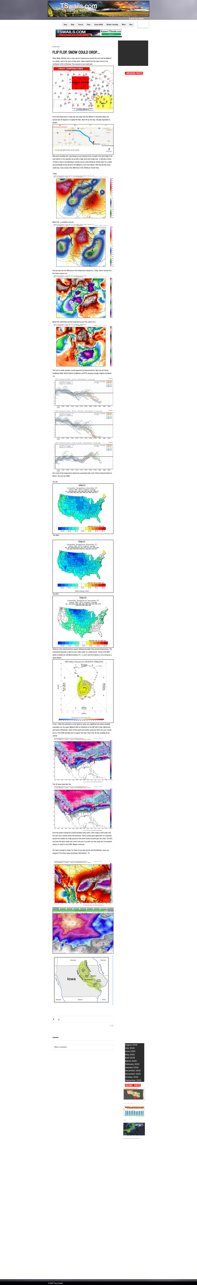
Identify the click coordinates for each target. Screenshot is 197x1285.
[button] (72, 24)
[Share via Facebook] (53, 1019)
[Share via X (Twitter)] (59, 1019)
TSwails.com (78, 6)
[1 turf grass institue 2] (133, 53)
